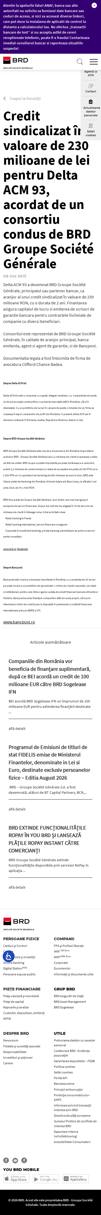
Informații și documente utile (73, 974)
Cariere (8, 1063)
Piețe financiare (21, 989)
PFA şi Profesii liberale (69, 946)
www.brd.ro (9, 549)
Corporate (61, 963)
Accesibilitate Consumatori (72, 1142)
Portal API (60, 1078)
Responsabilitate (14, 1052)
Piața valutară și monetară (21, 996)
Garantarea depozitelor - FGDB (74, 1061)
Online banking (13, 963)
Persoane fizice (21, 938)
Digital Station (15, 968)
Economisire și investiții (19, 957)
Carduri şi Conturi (15, 946)
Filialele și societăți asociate (21, 1046)
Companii (64, 938)
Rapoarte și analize (16, 1007)
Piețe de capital (13, 1002)
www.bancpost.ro (19, 622)
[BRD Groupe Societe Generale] (24, 62)
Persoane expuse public (19, 974)
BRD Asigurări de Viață (68, 996)
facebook (22, 549)
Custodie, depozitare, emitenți (24, 1013)
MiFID (7, 1018)
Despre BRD (16, 1033)
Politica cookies (64, 1067)
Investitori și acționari (18, 1057)
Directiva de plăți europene (72, 1115)
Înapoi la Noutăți (25, 98)
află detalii (17, 728)
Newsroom (10, 1040)
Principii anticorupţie (68, 1089)
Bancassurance (64, 1083)
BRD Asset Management (70, 1002)
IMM (61, 951)
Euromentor (62, 968)
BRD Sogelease (64, 1007)
